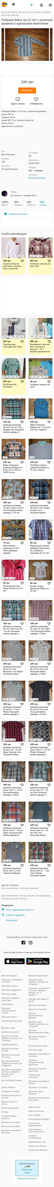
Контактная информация (34, 1124)
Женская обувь (9, 994)
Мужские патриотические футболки (36, 1062)
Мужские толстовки (37, 1087)
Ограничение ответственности (36, 1130)
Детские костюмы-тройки (10, 1049)
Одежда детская (10, 1044)
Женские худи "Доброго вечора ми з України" (38, 981)
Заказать (27, 90)
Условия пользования (34, 1136)
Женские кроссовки (38, 975)
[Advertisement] (27, 69)
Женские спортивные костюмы (12, 980)
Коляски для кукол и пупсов (11, 1096)
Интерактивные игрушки (9, 1117)
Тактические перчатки (34, 1076)
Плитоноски (7, 1004)
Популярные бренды (38, 1119)
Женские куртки (9, 975)
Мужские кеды (35, 1050)
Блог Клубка (34, 1115)
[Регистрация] (41, 5)
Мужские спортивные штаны (38, 1082)
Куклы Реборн (8, 1087)
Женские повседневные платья (9, 1010)
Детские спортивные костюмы (12, 1131)
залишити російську (27, 1178)
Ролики (5, 1112)
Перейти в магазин (18, 214)
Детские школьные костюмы (11, 1056)
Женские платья (10, 986)
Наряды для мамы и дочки (38, 1000)
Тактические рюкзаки (12, 1021)
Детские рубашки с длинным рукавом (20, 888)
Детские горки (8, 1028)
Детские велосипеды (12, 1080)
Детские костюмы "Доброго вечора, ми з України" (12, 1038)
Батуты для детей (10, 1108)
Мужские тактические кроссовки (38, 1099)
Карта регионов (36, 1111)
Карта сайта (34, 1107)
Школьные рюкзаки (11, 1126)
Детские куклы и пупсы (9, 1102)
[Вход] (50, 5)
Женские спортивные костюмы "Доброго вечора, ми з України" (39, 991)
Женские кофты (9, 1017)
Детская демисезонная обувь (38, 1031)
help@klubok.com (36, 1142)
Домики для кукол (10, 1032)
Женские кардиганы (11, 990)
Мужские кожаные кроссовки (37, 1069)
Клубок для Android (37, 1150)
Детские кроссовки (11, 1122)
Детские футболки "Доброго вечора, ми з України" (12, 1063)
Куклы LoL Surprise (37, 1009)
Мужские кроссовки (37, 1046)
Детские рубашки (36, 178)
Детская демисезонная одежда (35, 1015)
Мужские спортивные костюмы (38, 1055)
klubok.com (5, 4)
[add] (31, 4)
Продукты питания (11, 1091)
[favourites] (13, 4)
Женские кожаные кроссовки (10, 999)
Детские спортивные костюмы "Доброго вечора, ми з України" (12, 1072)
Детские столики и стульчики (37, 1037)
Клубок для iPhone (37, 1146)
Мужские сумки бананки (35, 1092)
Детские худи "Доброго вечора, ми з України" (38, 1024)
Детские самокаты (37, 1005)
